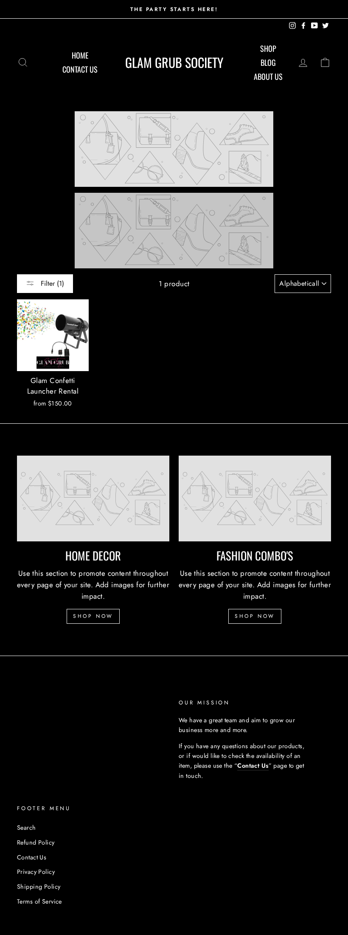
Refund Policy (36, 842)
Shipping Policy (38, 886)
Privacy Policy (36, 871)
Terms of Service (39, 901)
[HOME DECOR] (93, 498)
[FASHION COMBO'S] (255, 498)
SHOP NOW (93, 616)
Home (80, 55)
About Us (268, 76)
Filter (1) (51, 283)
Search (26, 827)
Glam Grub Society (174, 62)
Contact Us (80, 69)
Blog (268, 62)
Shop (268, 48)
